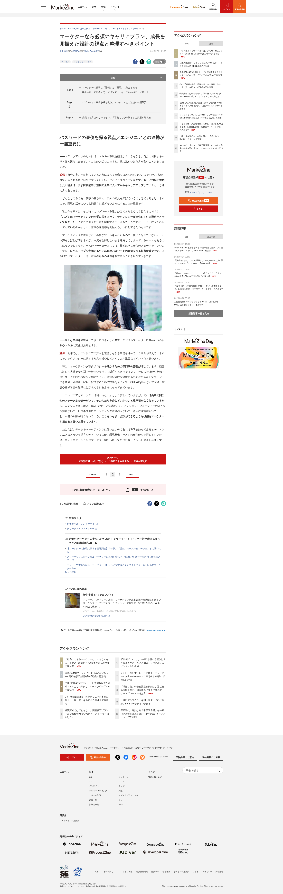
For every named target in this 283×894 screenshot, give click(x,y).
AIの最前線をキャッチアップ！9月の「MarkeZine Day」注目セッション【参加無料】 (196, 303)
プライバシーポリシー (202, 871)
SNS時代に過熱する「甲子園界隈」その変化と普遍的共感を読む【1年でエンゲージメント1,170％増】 (143, 714)
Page (69, 89)
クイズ (121, 786)
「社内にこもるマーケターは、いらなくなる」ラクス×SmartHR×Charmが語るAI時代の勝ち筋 (87, 662)
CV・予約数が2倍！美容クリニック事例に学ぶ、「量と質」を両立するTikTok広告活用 (86, 700)
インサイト (94, 786)
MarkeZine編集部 (91, 51)
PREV (93, 474)
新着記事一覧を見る (199, 313)
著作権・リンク (110, 871)
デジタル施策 (95, 795)
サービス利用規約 (181, 871)
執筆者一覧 (94, 804)
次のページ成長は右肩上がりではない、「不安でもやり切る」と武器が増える (112, 459)
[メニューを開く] (43, 6)
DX (90, 776)
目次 (113, 77)
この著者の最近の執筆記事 (97, 615)
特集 (103, 6)
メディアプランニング (128, 795)
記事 (94, 6)
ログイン (200, 208)
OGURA (76, 51)
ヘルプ (97, 871)
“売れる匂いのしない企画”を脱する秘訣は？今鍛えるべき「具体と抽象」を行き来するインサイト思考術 (143, 662)
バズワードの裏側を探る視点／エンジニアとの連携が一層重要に (115, 102)
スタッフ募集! (127, 871)
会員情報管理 (142, 871)
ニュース (82, 6)
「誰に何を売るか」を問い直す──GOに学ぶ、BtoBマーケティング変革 (142, 701)
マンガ (121, 781)
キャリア (65, 61)
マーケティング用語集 (69, 820)
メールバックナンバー (200, 192)
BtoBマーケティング (98, 790)
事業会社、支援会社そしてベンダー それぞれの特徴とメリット (115, 92)
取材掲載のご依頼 (211, 757)
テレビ (121, 799)
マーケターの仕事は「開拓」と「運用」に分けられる (109, 87)
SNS (121, 804)
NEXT (132, 474)
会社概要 (166, 871)
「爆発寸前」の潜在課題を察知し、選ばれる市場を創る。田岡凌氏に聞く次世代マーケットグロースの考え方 (142, 690)
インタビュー (124, 776)
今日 (187, 43)
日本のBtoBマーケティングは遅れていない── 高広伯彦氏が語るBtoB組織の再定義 (87, 674)
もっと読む (70, 571)
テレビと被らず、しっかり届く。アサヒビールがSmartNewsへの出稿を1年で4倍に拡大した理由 (143, 676)
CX (90, 781)
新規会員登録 (200, 200)
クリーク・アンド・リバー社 (82, 528)
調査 (121, 790)
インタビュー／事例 (82, 61)
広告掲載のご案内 (185, 757)
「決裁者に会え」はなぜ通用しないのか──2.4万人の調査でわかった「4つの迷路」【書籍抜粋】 (198, 262)
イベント (115, 6)
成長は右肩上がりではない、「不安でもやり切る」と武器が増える (116, 117)
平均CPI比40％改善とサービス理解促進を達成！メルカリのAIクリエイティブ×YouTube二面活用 (87, 686)
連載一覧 (93, 799)
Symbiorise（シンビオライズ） (83, 523)
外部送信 (219, 871)
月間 (211, 43)
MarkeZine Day (155, 776)
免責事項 (155, 871)
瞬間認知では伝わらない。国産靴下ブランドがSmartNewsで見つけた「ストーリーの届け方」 (87, 714)
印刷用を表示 (71, 503)
